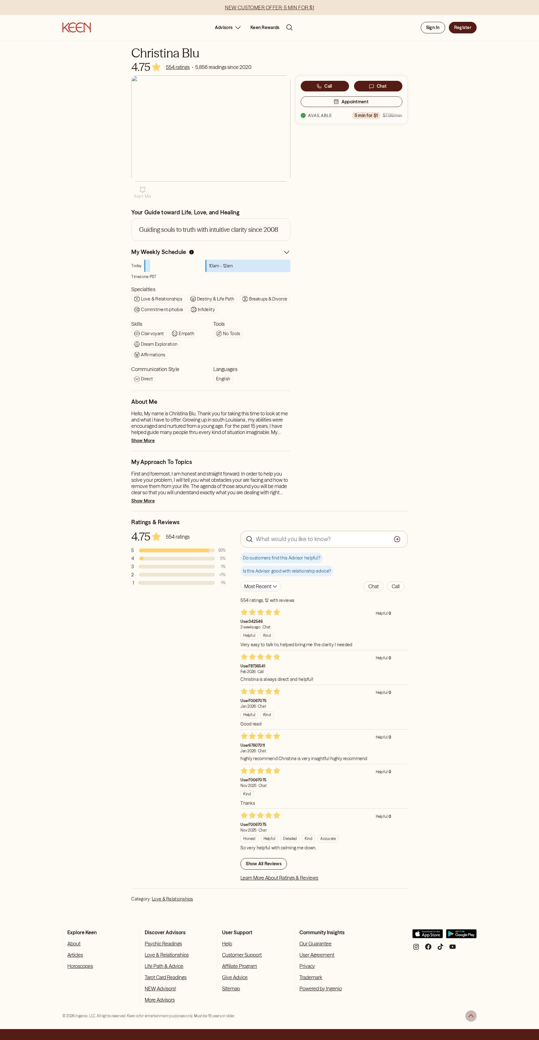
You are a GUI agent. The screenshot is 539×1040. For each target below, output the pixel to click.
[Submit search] (397, 539)
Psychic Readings (163, 943)
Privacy (307, 966)
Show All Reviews (263, 864)
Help (227, 943)
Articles (75, 955)
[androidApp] (461, 936)
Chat (381, 86)
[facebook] (428, 949)
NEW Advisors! (160, 988)
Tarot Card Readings (166, 977)
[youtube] (452, 949)
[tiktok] (440, 949)
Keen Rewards (264, 27)
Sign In (433, 27)
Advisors (224, 27)
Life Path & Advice (164, 966)
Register (462, 27)
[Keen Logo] (76, 27)
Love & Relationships (172, 899)
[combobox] (260, 586)
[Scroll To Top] (471, 1016)
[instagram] (416, 949)
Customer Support (242, 955)
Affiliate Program (239, 966)
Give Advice (235, 977)
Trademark (310, 977)
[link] (178, 67)
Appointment (355, 102)
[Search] (289, 27)
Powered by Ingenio (320, 988)
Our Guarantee (315, 943)
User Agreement (316, 955)
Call (328, 86)
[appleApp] (427, 936)
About (73, 943)
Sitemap (231, 988)
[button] (142, 192)
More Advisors (160, 1000)
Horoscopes (80, 966)
